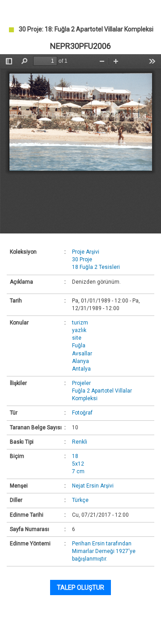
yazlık (79, 330)
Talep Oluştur (80, 587)
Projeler (81, 383)
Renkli (79, 442)
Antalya (81, 369)
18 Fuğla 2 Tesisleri (96, 267)
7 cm (78, 471)
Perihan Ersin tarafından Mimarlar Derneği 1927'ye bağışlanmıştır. (104, 551)
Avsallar (82, 353)
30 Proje (82, 259)
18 (75, 456)
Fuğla (78, 345)
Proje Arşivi (85, 252)
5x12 (78, 464)
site (76, 338)
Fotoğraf (82, 413)
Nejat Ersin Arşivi (93, 486)
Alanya (80, 361)
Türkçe (80, 500)
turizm (80, 323)
